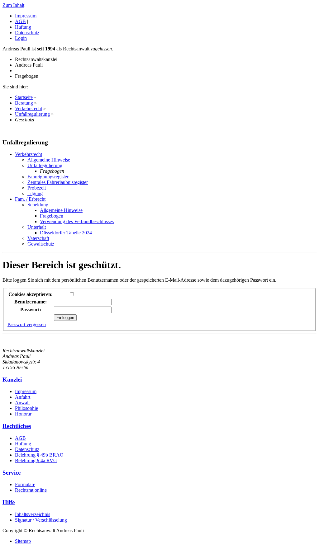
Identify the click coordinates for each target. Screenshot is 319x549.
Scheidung (37, 204)
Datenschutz (27, 32)
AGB (20, 21)
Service (11, 472)
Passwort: (30, 309)
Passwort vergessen (26, 324)
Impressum (25, 15)
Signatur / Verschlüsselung (41, 520)
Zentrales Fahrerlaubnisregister (57, 182)
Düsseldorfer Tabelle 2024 (66, 232)
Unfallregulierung (32, 114)
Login (21, 38)
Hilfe (8, 502)
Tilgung (35, 193)
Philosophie (26, 408)
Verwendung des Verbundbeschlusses (77, 221)
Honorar (23, 413)
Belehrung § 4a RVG (36, 460)
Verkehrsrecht (28, 108)
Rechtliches (16, 426)
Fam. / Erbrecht (30, 199)
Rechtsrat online (31, 490)
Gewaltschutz (40, 243)
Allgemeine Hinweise (48, 159)
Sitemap (23, 541)
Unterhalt (36, 227)
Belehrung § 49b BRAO (39, 455)
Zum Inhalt (13, 5)
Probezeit (36, 187)
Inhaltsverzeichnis (32, 514)
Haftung (23, 27)
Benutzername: (30, 301)
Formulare (25, 484)
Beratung (24, 103)
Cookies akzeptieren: (30, 294)
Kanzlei (12, 379)
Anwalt (22, 402)
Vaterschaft (38, 238)
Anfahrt (22, 397)
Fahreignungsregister (48, 176)
